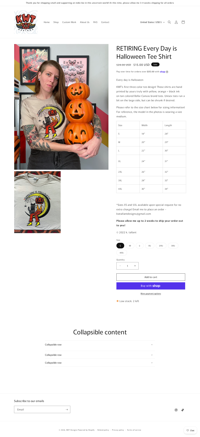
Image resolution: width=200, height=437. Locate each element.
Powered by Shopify (86, 430)
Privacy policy (118, 429)
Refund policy (103, 429)
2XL (162, 246)
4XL (123, 253)
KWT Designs (71, 430)
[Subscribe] (66, 409)
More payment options (151, 293)
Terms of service (134, 429)
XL (151, 246)
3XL (174, 246)
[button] (169, 22)
